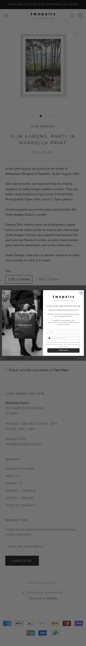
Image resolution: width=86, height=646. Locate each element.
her (66, 346)
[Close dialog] (81, 293)
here (75, 344)
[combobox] (50, 338)
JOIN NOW (63, 350)
